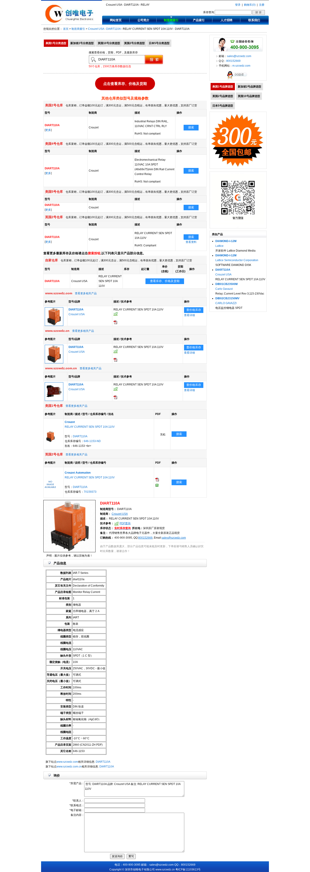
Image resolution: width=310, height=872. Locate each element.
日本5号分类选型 (159, 43)
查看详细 (189, 315)
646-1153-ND (92, 441)
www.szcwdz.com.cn (69, 766)
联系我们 (254, 20)
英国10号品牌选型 (249, 96)
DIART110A (113, 28)
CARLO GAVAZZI (225, 303)
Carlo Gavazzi (224, 288)
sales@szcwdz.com (174, 537)
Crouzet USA (96, 28)
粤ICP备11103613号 (188, 869)
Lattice (219, 245)
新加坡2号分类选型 (82, 43)
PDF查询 (125, 523)
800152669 (145, 537)
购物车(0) (250, 4)
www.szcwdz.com (67, 761)
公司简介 (143, 20)
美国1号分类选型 (56, 43)
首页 (66, 28)
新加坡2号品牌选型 (249, 86)
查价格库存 (193, 310)
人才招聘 (226, 20)
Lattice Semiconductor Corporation (236, 260)
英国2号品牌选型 (222, 96)
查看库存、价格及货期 (165, 281)
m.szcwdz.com (241, 65)
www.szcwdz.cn (165, 869)
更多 (48, 130)
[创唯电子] (70, 22)
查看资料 (191, 242)
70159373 (90, 491)
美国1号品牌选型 (222, 86)
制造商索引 (171, 20)
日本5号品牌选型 (222, 105)
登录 (238, 4)
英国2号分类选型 (134, 43)
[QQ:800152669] (238, 79)
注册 (261, 4)
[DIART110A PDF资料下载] (115, 323)
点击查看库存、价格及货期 (125, 85)
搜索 (191, 127)
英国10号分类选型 (109, 43)
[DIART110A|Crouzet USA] (54, 325)
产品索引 (199, 20)
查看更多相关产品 (86, 293)
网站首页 (116, 20)
